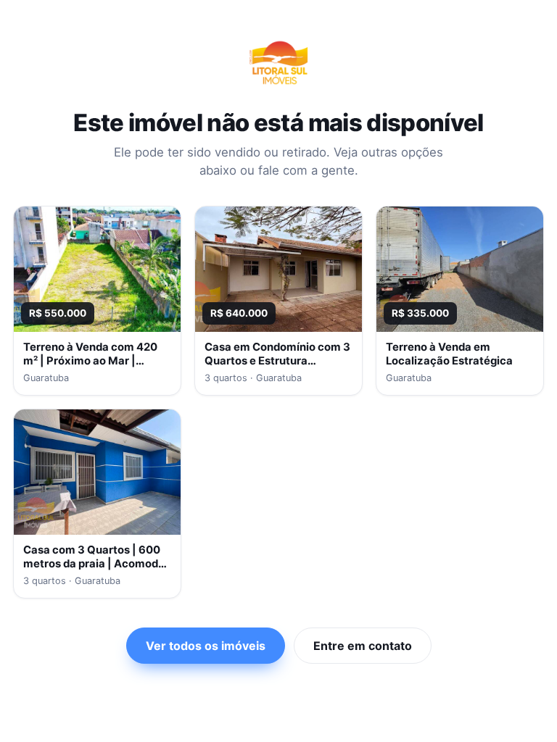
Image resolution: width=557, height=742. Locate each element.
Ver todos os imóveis (205, 645)
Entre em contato (362, 645)
